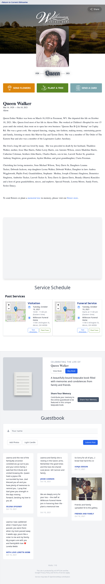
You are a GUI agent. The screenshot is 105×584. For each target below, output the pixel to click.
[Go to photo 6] (85, 497)
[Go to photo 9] (90, 497)
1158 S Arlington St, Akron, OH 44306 (41, 323)
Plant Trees (45, 330)
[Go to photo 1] (78, 497)
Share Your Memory (88, 399)
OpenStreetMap (55, 577)
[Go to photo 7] (87, 497)
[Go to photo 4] (82, 497)
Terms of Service (59, 573)
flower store (72, 197)
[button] (15, 309)
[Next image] (99, 488)
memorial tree (34, 197)
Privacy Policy (45, 573)
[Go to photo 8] (89, 497)
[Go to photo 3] (81, 497)
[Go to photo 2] (79, 497)
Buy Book (71, 371)
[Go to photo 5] (84, 497)
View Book (57, 371)
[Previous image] (74, 488)
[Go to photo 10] (92, 497)
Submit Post (90, 442)
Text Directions (33, 331)
